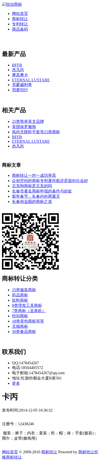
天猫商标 (20, 326)
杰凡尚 (18, 70)
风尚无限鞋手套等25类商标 (36, 132)
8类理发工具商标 (27, 305)
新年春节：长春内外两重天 (36, 196)
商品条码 (20, 29)
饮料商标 (20, 300)
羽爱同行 (20, 90)
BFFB (17, 65)
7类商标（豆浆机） (29, 311)
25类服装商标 (24, 290)
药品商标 (20, 295)
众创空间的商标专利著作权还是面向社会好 (50, 181)
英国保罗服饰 (24, 127)
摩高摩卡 (20, 75)
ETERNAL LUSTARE (31, 80)
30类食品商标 (24, 331)
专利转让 (20, 24)
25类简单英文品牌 (28, 121)
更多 (16, 383)
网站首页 (20, 13)
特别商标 (20, 316)
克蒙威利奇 (22, 85)
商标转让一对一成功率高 (34, 175)
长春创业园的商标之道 (32, 201)
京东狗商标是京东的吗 (32, 186)
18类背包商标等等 (28, 321)
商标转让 (20, 19)
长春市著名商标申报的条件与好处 (42, 191)
